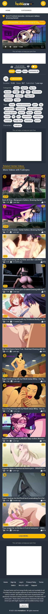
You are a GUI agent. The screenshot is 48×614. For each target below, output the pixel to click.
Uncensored (37, 92)
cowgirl (7, 116)
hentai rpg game (10, 112)
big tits (29, 112)
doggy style (18, 120)
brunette (38, 112)
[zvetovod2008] (6, 78)
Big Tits (32, 88)
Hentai (16, 88)
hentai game (21, 109)
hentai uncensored (23, 105)
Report (18, 71)
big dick (21, 112)
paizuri (37, 120)
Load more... (24, 536)
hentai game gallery (35, 109)
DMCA (13, 585)
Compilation (9, 96)
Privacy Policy (31, 582)
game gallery (9, 109)
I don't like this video (28, 67)
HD (23, 92)
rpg (41, 105)
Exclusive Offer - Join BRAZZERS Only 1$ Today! (24, 22)
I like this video (12, 67)
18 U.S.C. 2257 (23, 585)
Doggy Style (30, 96)
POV (28, 92)
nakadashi (28, 120)
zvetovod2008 (16, 79)
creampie (8, 120)
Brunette (7, 92)
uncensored (27, 116)
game (35, 105)
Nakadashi (8, 100)
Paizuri (17, 100)
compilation (38, 116)
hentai (12, 105)
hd (13, 116)
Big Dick (24, 88)
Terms (41, 582)
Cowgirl (16, 92)
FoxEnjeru (17, 125)
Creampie (19, 96)
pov (18, 116)
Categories (26, 10)
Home (8, 10)
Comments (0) (33, 71)
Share (25, 71)
